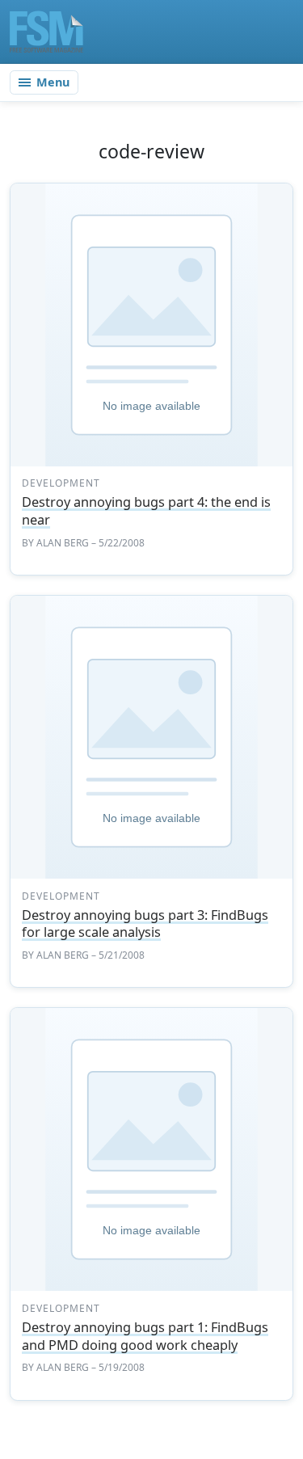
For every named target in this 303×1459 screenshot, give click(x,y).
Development (61, 483)
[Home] (46, 31)
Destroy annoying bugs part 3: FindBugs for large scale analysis (145, 924)
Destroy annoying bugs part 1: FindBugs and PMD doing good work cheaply (145, 1336)
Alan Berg (62, 543)
